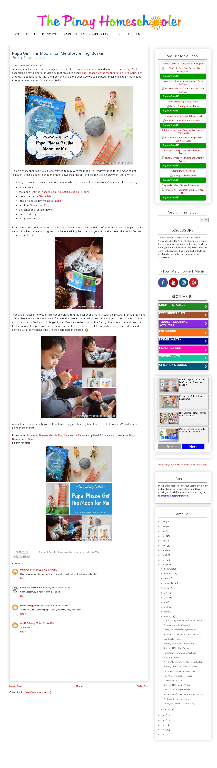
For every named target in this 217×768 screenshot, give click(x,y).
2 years (42, 551)
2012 (163, 730)
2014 (163, 720)
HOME (16, 34)
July (166, 593)
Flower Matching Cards (173, 680)
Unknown (24, 569)
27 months (52, 551)
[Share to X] (21, 556)
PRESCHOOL (50, 34)
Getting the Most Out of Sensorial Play (179, 704)
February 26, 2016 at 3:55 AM (54, 605)
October (167, 578)
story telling (88, 551)
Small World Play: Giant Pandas (176, 648)
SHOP (119, 34)
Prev (169, 447)
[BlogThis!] (18, 556)
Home (79, 686)
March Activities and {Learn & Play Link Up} (181, 653)
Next (193, 447)
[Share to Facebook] (24, 556)
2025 (163, 522)
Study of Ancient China (173, 657)
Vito (97, 551)
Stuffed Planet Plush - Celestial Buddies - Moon (60, 192)
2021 (163, 541)
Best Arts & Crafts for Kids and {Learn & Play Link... (184, 694)
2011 (163, 735)
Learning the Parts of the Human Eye (179, 644)
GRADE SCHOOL (100, 34)
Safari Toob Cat (39, 205)
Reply (23, 578)
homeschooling (65, 551)
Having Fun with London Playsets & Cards (181, 630)
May (166, 602)
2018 (163, 555)
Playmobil (44, 196)
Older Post (142, 686)
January (167, 709)
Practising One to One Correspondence (179, 671)
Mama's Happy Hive (30, 605)
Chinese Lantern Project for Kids (177, 690)
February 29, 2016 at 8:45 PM (40, 623)
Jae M (23, 623)
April (166, 607)
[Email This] (15, 556)
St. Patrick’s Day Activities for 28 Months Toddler (183, 621)
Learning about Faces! (172, 639)
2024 (163, 527)
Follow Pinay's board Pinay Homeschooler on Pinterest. (183, 465)
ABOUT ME (135, 34)
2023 (163, 531)
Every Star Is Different (31, 587)
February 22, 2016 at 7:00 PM (43, 569)
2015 (163, 715)
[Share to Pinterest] (27, 556)
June (166, 598)
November (169, 574)
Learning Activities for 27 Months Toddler (181, 667)
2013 (163, 725)
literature (78, 551)
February (168, 617)
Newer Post (15, 686)
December (168, 569)
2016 (163, 565)
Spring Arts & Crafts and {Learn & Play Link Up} (183, 634)
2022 (163, 536)
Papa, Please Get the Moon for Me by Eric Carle (108, 73)
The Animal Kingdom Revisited (177, 625)
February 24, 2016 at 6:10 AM (56, 587)
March (167, 612)
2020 (163, 546)
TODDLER (31, 34)
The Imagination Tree (56, 69)
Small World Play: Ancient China (177, 685)
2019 (163, 550)
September (169, 583)
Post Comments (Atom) (38, 692)
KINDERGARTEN (74, 34)
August (167, 588)
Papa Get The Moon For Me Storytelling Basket (183, 662)
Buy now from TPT (171, 76)
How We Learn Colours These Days (178, 676)
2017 (163, 560)
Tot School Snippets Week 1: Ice (177, 699)
